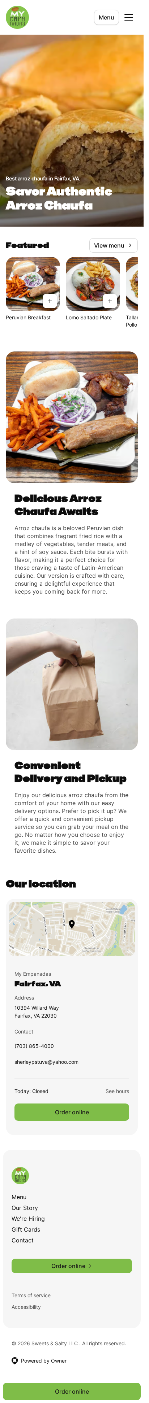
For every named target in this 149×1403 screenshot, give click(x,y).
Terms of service (31, 1295)
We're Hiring (28, 1218)
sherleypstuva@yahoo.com (46, 1063)
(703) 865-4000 (34, 1048)
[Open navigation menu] (129, 17)
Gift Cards (26, 1229)
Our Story (25, 1207)
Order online (72, 1112)
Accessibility (26, 1307)
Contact (23, 1240)
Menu (106, 17)
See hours (117, 1091)
